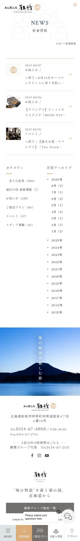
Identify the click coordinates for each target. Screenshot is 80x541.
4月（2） (58, 212)
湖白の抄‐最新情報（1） (23, 189)
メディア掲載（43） (20, 225)
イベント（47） (17, 216)
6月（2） (58, 199)
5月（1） (58, 205)
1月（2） (58, 231)
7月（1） (58, 192)
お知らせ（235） (18, 198)
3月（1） (58, 218)
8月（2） (58, 185)
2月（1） (58, 225)
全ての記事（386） (23, 181)
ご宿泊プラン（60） (20, 207)
